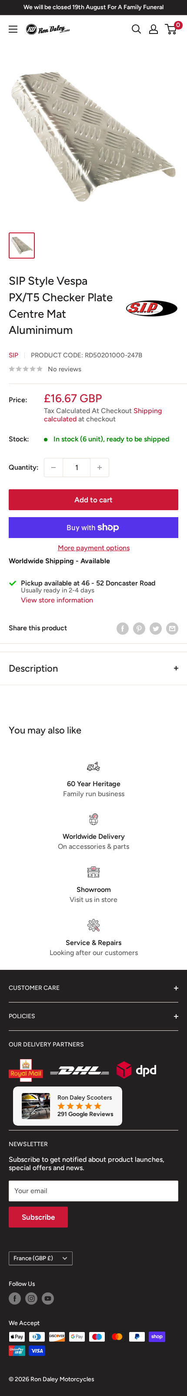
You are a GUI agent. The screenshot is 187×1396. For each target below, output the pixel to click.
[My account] (153, 29)
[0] (171, 29)
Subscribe (38, 1217)
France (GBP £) (33, 1258)
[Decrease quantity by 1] (53, 467)
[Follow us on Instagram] (31, 1298)
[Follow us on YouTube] (48, 1298)
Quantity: (24, 467)
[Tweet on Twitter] (156, 628)
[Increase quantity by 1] (99, 467)
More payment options (94, 548)
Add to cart (93, 499)
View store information (57, 600)
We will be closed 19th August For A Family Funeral (93, 7)
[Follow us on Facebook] (15, 1298)
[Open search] (136, 29)
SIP (13, 355)
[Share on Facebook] (123, 628)
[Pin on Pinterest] (139, 628)
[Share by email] (172, 628)
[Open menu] (13, 29)
